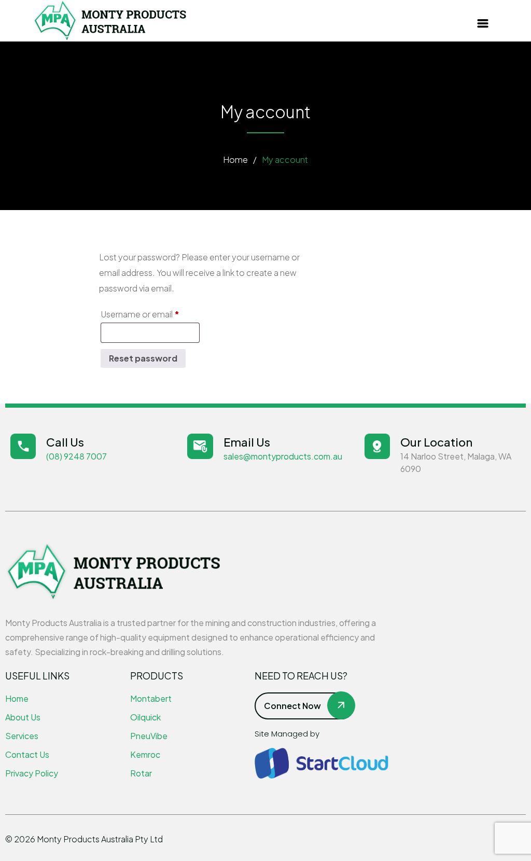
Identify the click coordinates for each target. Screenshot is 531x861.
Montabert (151, 698)
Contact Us (27, 754)
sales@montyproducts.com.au (282, 456)
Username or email (150, 313)
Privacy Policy (31, 773)
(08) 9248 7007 (76, 456)
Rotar (141, 773)
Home (235, 159)
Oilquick (145, 717)
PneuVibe (148, 735)
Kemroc (145, 754)
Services (21, 735)
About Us (22, 717)
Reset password (143, 358)
